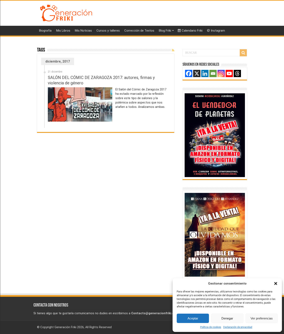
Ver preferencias (262, 318)
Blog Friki (165, 30)
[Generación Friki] (66, 12)
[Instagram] (221, 73)
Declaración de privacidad (237, 327)
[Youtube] (229, 73)
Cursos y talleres (108, 30)
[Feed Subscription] (173, 50)
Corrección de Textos (139, 30)
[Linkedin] (205, 73)
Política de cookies (210, 327)
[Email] (213, 73)
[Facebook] (188, 73)
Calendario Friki (192, 30)
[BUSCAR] (243, 52)
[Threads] (237, 73)
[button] (276, 283)
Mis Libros (63, 30)
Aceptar (193, 318)
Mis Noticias (83, 30)
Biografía (45, 30)
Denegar (227, 318)
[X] (196, 73)
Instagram (218, 30)
